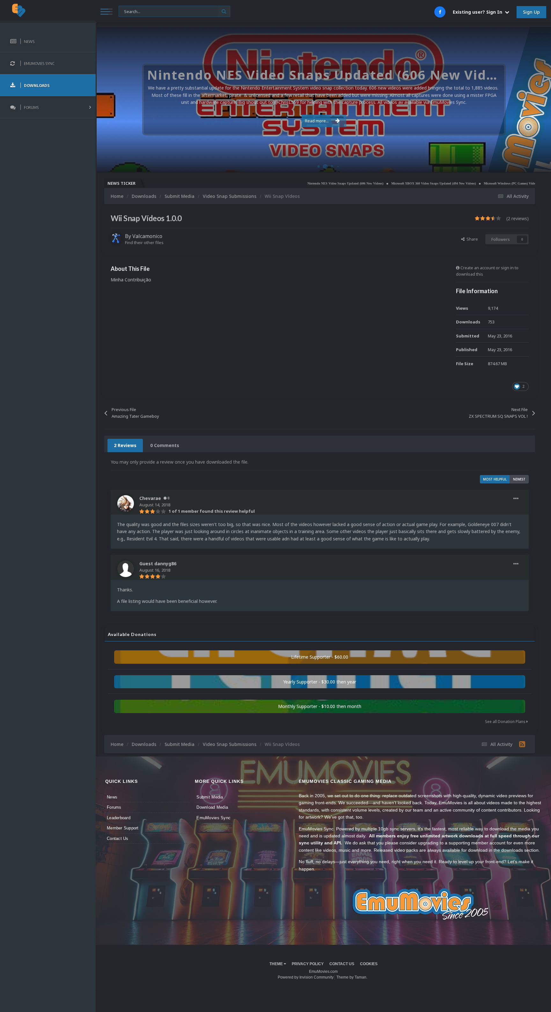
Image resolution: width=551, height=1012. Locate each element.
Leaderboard (118, 817)
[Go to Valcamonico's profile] (116, 238)
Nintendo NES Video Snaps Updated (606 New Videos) (309, 183)
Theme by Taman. (351, 977)
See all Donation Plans (505, 721)
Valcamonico (147, 236)
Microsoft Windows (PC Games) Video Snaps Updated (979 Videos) (493, 183)
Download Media (212, 807)
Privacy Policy (308, 964)
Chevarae (150, 498)
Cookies (369, 964)
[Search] (224, 11)
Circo (539, 164)
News (112, 797)
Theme (276, 964)
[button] (529, 99)
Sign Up (531, 12)
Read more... (317, 121)
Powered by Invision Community (306, 977)
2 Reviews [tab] (125, 445)
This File (130, 11)
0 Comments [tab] (164, 445)
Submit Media (209, 797)
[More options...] (516, 498)
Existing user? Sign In (479, 12)
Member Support (123, 828)
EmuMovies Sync (213, 817)
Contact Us (118, 838)
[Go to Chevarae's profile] (125, 503)
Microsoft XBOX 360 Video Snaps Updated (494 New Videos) (397, 183)
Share (471, 239)
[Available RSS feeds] (522, 744)
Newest (519, 479)
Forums (114, 807)
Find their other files (144, 242)
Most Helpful (495, 479)
